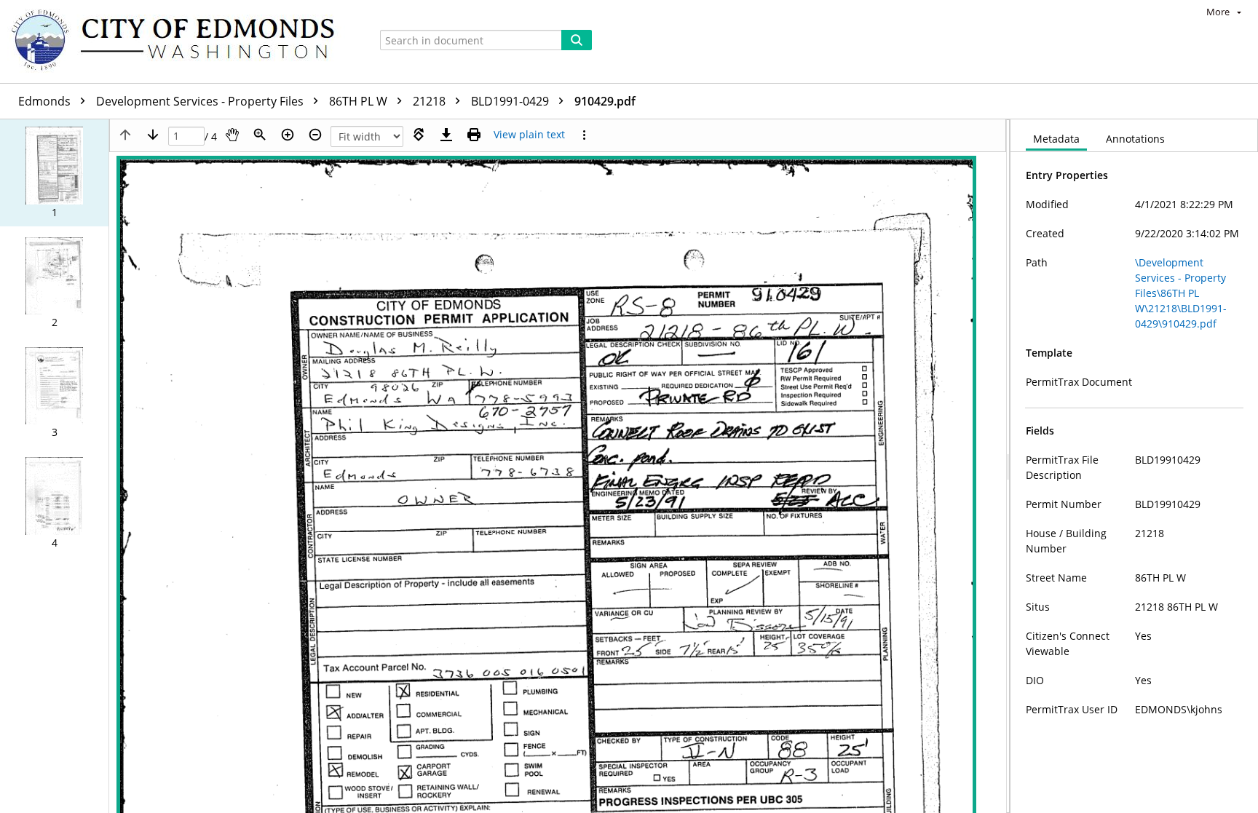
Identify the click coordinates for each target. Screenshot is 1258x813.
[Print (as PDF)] (474, 134)
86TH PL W (359, 101)
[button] (54, 172)
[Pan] (232, 134)
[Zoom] (260, 134)
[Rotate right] (418, 134)
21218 (430, 101)
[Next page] (153, 134)
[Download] (446, 134)
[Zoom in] (287, 134)
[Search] (576, 40)
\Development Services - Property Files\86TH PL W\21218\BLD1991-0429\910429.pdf (1181, 292)
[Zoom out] (315, 134)
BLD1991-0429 (511, 101)
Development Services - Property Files (201, 101)
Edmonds (46, 101)
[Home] (179, 41)
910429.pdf (605, 101)
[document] (1134, 466)
